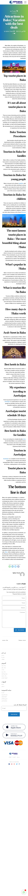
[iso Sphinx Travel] (14, 727)
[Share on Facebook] (18, 566)
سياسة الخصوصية (4, 694)
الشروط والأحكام (4, 698)
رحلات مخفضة (3, 675)
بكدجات (2, 669)
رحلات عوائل (3, 667)
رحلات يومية (3, 671)
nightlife (20, 183)
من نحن (2, 655)
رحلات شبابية (3, 665)
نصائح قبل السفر (4, 700)
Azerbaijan (7, 401)
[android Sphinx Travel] (14, 735)
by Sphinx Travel (8, 31)
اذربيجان (2, 686)
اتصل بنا (2, 692)
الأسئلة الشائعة (3, 696)
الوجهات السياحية (4, 677)
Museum (23, 212)
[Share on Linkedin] (12, 566)
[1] (24, 893)
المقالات (2, 659)
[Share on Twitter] (15, 566)
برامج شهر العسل (4, 673)
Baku (6, 552)
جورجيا (2, 684)
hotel (24, 439)
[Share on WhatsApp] (9, 566)
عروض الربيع (13, 11)
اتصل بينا (2, 657)
